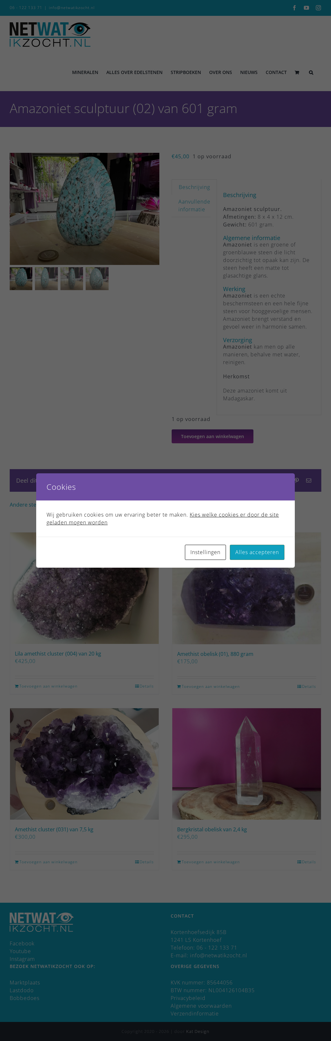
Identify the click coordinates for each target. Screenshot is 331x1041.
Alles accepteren (257, 552)
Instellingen (205, 552)
